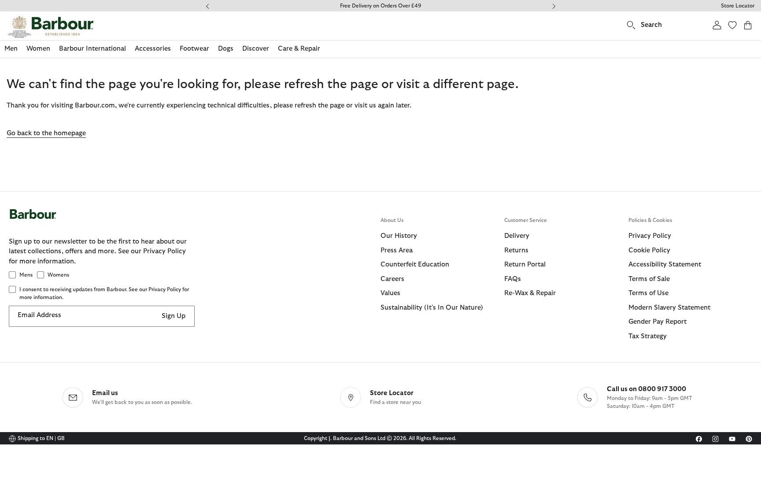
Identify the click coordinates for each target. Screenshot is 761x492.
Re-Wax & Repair (530, 293)
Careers (392, 279)
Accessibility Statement (664, 264)
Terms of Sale (649, 279)
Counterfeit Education (414, 264)
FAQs (512, 279)
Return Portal (525, 264)
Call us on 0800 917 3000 (646, 389)
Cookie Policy (649, 250)
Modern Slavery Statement (669, 307)
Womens (58, 274)
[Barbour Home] (50, 27)
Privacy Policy (649, 236)
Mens (26, 274)
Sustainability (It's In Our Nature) (431, 307)
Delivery (516, 236)
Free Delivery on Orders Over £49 (380, 5)
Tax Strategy (647, 336)
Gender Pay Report (657, 321)
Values (390, 293)
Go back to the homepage (46, 133)
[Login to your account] (717, 25)
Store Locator (737, 5)
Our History (398, 236)
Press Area (396, 250)
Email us (105, 393)
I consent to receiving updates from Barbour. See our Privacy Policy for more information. (104, 293)
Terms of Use (648, 293)
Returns (516, 250)
